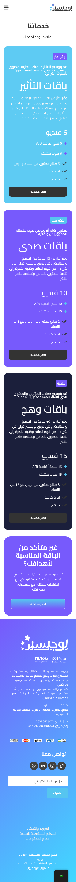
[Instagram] (52, 766)
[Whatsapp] (34, 766)
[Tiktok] (61, 766)
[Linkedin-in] (43, 766)
